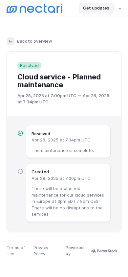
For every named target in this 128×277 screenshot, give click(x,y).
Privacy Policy (40, 251)
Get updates (96, 8)
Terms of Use (16, 251)
